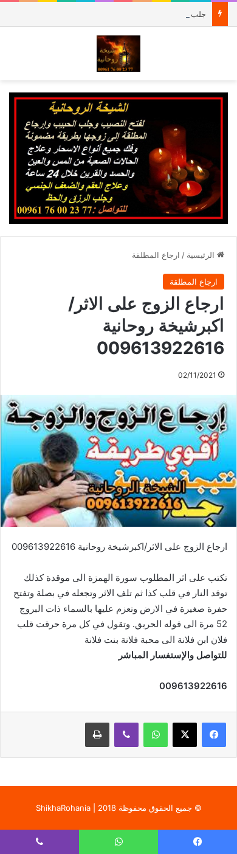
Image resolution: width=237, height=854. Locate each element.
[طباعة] (97, 735)
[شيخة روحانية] (119, 53)
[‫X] (185, 735)
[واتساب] (155, 735)
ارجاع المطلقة (156, 255)
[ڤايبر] (126, 735)
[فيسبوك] (214, 735)
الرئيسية (202, 255)
